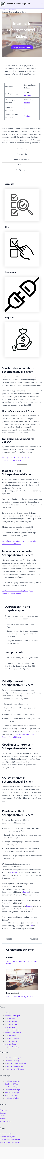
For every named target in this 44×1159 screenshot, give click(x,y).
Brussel (9, 957)
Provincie (29, 961)
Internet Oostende (12, 1038)
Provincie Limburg (12, 1061)
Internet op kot (6, 1134)
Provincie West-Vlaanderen (15, 1069)
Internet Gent (10, 1018)
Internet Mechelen (12, 1030)
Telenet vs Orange (12, 1092)
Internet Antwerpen (12, 1016)
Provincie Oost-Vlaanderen (15, 1063)
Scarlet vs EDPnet (11, 1084)
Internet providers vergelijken (18, 4)
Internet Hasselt (11, 1035)
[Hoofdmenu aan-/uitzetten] (41, 3)
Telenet (3, 1119)
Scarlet (27, 103)
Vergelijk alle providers (22, 47)
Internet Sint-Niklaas (13, 1033)
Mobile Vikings (5, 1121)
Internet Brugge (11, 1021)
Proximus (27, 95)
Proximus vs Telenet (12, 1098)
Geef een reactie (11, 961)
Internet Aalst (12, 993)
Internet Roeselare (12, 1047)
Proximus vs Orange (12, 1090)
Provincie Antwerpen (13, 1058)
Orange (3, 1113)
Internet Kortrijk (11, 1041)
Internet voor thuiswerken (10, 1139)
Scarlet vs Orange (11, 1087)
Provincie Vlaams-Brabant (15, 1066)
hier (26, 449)
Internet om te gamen (8, 1137)
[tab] (22, 149)
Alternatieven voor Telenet (10, 1142)
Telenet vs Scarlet (11, 1095)
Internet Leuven (11, 1024)
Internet (22, 961)
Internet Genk (10, 1044)
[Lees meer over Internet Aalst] (22, 979)
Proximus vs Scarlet (12, 1081)
